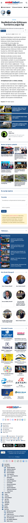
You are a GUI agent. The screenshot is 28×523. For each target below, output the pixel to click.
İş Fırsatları (10, 482)
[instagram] (9, 461)
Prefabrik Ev (14, 437)
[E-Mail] (9, 139)
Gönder (4, 211)
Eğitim (14, 19)
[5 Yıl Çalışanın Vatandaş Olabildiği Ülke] (7, 177)
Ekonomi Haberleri (17, 7)
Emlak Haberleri (6, 7)
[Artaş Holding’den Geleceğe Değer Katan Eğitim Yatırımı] (7, 150)
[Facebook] (3, 420)
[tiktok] (18, 461)
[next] (23, 461)
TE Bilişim (17, 457)
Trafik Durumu (6, 426)
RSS (4, 452)
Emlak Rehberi (20, 436)
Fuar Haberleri (10, 479)
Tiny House (10, 439)
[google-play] (20, 445)
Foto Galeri (7, 492)
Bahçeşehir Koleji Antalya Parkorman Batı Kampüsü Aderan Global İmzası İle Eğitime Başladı (20, 184)
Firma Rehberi (8, 497)
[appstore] (8, 445)
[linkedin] (26, 461)
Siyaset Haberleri (11, 487)
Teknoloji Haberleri (11, 489)
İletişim (6, 507)
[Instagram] (10, 420)
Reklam (19, 440)
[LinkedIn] (13, 420)
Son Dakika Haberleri (7, 431)
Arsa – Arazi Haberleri (12, 476)
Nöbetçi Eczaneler (7, 423)
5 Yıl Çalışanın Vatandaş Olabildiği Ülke (6, 183)
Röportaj (6, 501)
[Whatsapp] (25, 420)
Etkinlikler (9, 477)
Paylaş (4, 30)
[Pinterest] (8, 420)
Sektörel (4, 439)
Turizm (20, 439)
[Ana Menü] (1, 2)
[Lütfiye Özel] (4, 134)
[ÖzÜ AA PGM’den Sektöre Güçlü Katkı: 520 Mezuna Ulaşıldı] (21, 165)
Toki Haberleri (10, 474)
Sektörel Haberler (11, 469)
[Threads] (20, 420)
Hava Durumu (6, 425)
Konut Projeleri (10, 472)
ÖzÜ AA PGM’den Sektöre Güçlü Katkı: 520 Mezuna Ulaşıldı (20, 170)
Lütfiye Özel (10, 34)
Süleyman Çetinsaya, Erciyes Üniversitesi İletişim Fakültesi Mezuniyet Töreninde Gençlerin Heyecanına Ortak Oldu (21, 157)
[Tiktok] (18, 420)
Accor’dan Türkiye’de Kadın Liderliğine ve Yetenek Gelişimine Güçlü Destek (6, 170)
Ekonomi (4, 436)
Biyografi (6, 502)
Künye (24, 440)
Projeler (21, 437)
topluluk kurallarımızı (13, 215)
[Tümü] (26, 230)
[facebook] (4, 461)
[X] (5, 420)
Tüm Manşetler (6, 429)
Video (6, 494)
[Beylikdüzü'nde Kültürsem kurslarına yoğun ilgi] (14, 28)
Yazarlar (6, 496)
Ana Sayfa (6, 464)
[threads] (21, 461)
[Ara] (26, 3)
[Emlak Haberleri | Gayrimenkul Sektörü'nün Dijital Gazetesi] (14, 3)
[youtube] (12, 461)
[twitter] (7, 461)
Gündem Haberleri (11, 481)
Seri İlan (6, 499)
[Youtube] (15, 420)
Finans (3, 440)
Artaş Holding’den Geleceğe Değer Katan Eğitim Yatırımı (7, 155)
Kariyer (8, 440)
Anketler (6, 504)
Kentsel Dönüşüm (6, 437)
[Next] (22, 420)
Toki (16, 439)
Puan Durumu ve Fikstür (8, 428)
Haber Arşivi (5, 432)
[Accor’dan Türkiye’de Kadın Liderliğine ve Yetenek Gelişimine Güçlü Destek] (7, 165)
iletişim (3, 442)
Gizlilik (13, 440)
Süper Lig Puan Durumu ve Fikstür (15, 516)
